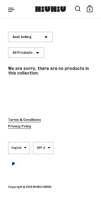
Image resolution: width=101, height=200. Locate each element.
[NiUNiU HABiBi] (50, 9)
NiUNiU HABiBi (42, 186)
